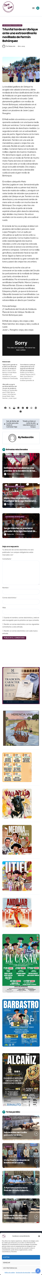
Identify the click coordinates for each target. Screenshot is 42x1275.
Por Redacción (10, 46)
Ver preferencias (10, 1268)
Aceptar (6, 1257)
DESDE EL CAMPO (10, 1202)
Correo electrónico (9, 598)
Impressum (34, 1272)
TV (6, 1174)
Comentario (7, 559)
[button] (39, 1236)
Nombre (5, 588)
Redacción (27, 437)
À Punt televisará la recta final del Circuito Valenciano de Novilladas (17, 1190)
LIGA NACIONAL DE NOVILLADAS (12, 25)
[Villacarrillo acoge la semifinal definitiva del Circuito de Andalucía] (11, 391)
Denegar (6, 1263)
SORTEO (8, 1119)
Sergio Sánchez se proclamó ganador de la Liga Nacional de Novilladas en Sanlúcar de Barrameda (19, 532)
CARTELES (8, 1146)
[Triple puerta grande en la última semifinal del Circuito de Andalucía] (11, 371)
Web (4, 608)
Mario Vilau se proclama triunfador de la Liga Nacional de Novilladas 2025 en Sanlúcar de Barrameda (20, 502)
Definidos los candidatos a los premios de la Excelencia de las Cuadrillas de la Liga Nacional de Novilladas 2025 (20, 472)
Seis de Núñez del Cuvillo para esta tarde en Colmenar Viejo (15, 1135)
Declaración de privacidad (23, 1272)
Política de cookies (10, 1272)
